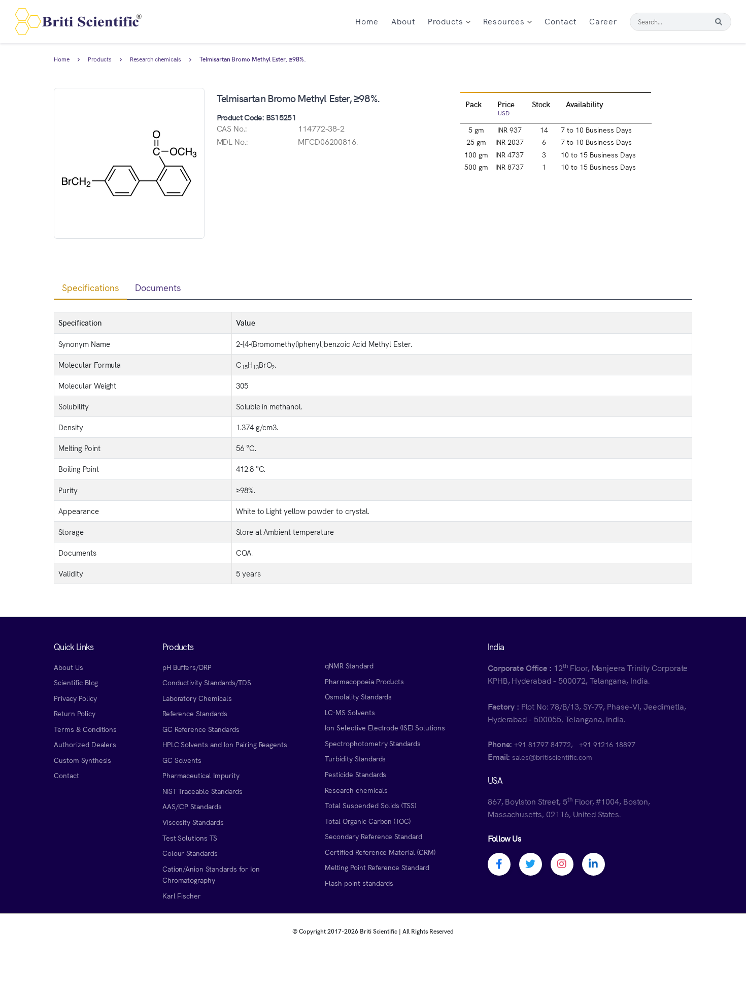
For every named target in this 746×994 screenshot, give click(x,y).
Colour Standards (190, 853)
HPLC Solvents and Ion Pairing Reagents (225, 744)
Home (367, 20)
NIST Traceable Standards (202, 791)
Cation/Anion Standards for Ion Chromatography (211, 874)
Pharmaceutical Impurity (201, 775)
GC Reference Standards (201, 729)
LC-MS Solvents (350, 712)
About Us (68, 667)
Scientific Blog (76, 682)
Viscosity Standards (193, 822)
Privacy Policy (75, 698)
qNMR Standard (349, 665)
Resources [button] (505, 20)
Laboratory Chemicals (197, 698)
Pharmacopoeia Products (364, 681)
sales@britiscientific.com (552, 757)
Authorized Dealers (85, 744)
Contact (561, 20)
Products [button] (447, 20)
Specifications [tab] (90, 287)
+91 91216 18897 (607, 744)
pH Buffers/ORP (187, 667)
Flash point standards (359, 883)
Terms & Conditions (85, 729)
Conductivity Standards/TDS (206, 682)
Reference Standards (194, 713)
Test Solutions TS (189, 837)
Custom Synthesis (82, 760)
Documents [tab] (158, 287)
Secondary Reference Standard (373, 836)
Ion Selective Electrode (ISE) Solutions (385, 727)
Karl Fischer (181, 895)
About (403, 20)
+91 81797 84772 (542, 744)
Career (603, 20)
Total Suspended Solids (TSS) (370, 805)
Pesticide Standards (355, 774)
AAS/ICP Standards (192, 806)
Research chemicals (155, 59)
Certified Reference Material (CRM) (380, 852)
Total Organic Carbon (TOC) (368, 821)
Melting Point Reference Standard (377, 867)
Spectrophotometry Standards (373, 743)
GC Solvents (182, 760)
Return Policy (74, 713)
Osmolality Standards (358, 696)
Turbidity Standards (355, 758)
